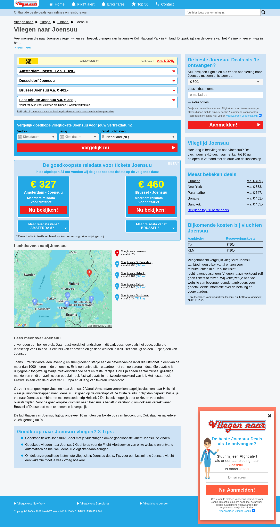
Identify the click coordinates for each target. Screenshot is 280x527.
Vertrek (22, 131)
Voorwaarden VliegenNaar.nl (242, 115)
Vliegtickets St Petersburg (136, 262)
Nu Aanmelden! (237, 490)
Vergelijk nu (95, 147)
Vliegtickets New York (31, 503)
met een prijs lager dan (217, 75)
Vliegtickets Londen (155, 503)
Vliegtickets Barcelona (94, 503)
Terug (63, 131)
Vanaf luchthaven (113, 131)
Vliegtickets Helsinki (133, 273)
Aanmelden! (223, 125)
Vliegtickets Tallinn (132, 284)
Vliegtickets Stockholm (135, 295)
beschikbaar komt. (201, 88)
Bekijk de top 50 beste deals (208, 210)
